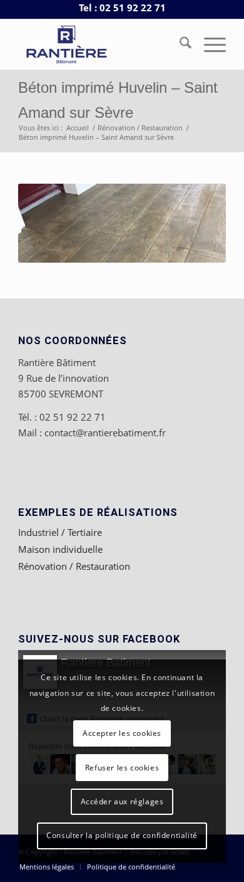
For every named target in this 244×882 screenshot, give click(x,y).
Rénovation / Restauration (74, 566)
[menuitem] (179, 44)
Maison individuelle (60, 549)
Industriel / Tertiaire (60, 532)
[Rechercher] (179, 44)
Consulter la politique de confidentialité (122, 835)
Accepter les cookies (122, 733)
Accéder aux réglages (122, 801)
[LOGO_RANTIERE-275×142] (101, 44)
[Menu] (208, 44)
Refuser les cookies (122, 767)
